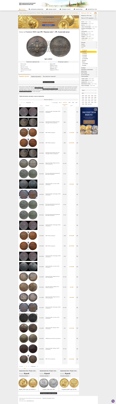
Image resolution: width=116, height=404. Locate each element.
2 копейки (84, 55)
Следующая (28, 102)
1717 (92, 100)
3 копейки (84, 53)
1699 (83, 95)
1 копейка (84, 56)
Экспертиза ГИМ (92, 9)
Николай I (39, 12)
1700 (86, 95)
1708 (95, 97)
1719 (83, 102)
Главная (21, 12)
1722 (92, 102)
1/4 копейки (85, 63)
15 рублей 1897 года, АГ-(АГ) (69, 389)
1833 (49, 12)
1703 (95, 95)
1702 (92, 95)
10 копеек (84, 50)
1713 (95, 99)
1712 (92, 99)
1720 (86, 102)
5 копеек (46, 12)
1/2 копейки (85, 58)
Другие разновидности (49, 82)
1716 (89, 100)
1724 (83, 104)
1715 (86, 100)
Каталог (23, 9)
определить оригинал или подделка (50, 89)
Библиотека (79, 9)
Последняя (37, 366)
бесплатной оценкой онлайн (25, 91)
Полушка (84, 65)
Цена (71, 105)
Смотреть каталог (23, 375)
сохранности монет (39, 87)
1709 (83, 99)
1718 (95, 100)
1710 (86, 99)
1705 (86, 97)
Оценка (52, 9)
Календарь (36, 9)
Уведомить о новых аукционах (49, 393)
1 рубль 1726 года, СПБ (48, 389)
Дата (41, 105)
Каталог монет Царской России (29, 12)
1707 (92, 97)
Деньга (83, 62)
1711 (89, 99)
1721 (89, 102)
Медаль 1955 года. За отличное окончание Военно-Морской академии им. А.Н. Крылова (28, 389)
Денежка (84, 60)
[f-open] (113, 401)
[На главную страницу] (27, 4)
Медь (42, 12)
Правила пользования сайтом (48, 398)
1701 (89, 95)
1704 (83, 97)
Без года (90, 104)
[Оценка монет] (89, 120)
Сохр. (65, 105)
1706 (89, 97)
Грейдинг (66, 9)
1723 (95, 102)
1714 (83, 100)
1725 (86, 104)
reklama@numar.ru (30, 400)
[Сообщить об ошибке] (77, 112)
